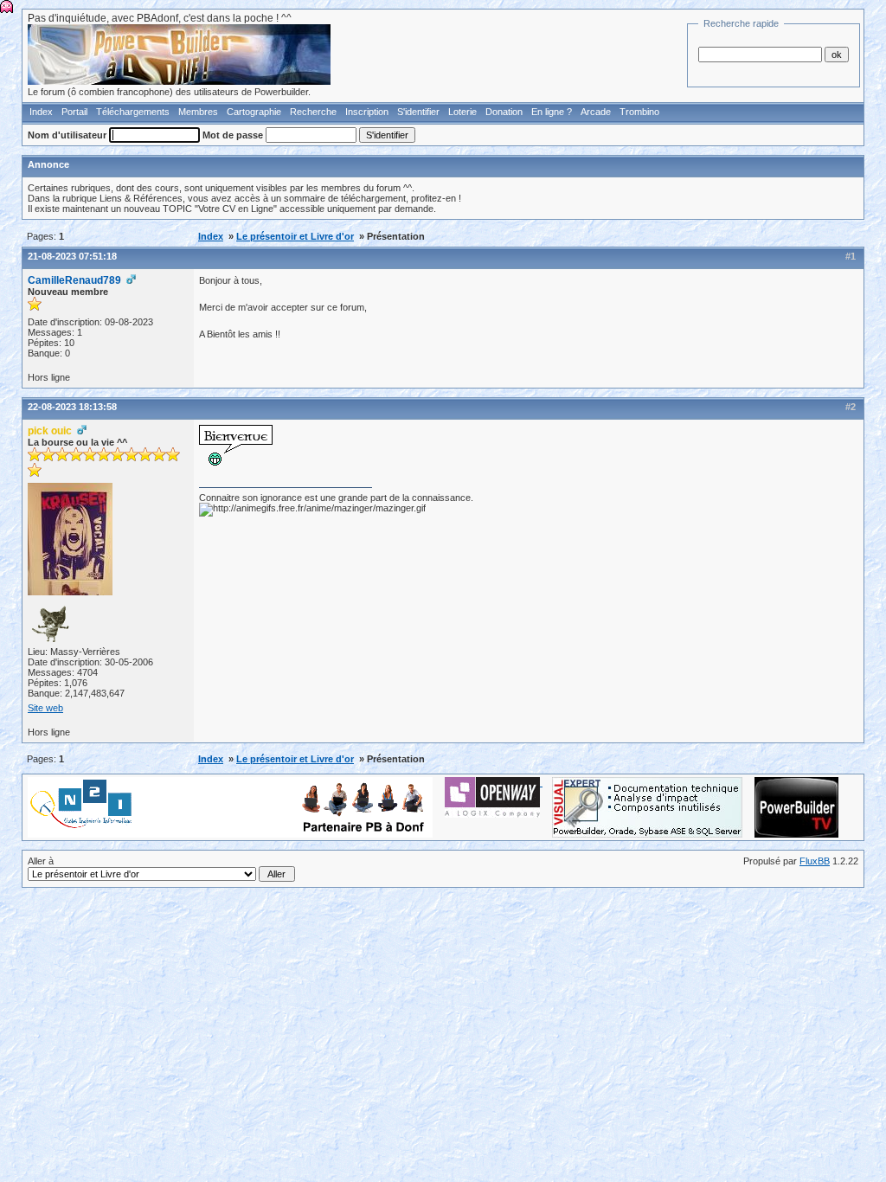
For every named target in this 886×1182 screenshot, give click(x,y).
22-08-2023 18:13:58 (72, 406)
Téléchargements (133, 111)
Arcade (596, 111)
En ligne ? (551, 111)
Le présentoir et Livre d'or (295, 236)
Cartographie (254, 111)
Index (41, 111)
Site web (45, 708)
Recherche (313, 111)
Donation (504, 111)
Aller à (41, 861)
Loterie (462, 111)
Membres (198, 111)
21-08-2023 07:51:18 (72, 256)
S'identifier (418, 111)
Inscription (366, 111)
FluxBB (814, 861)
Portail (74, 111)
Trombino (639, 111)
